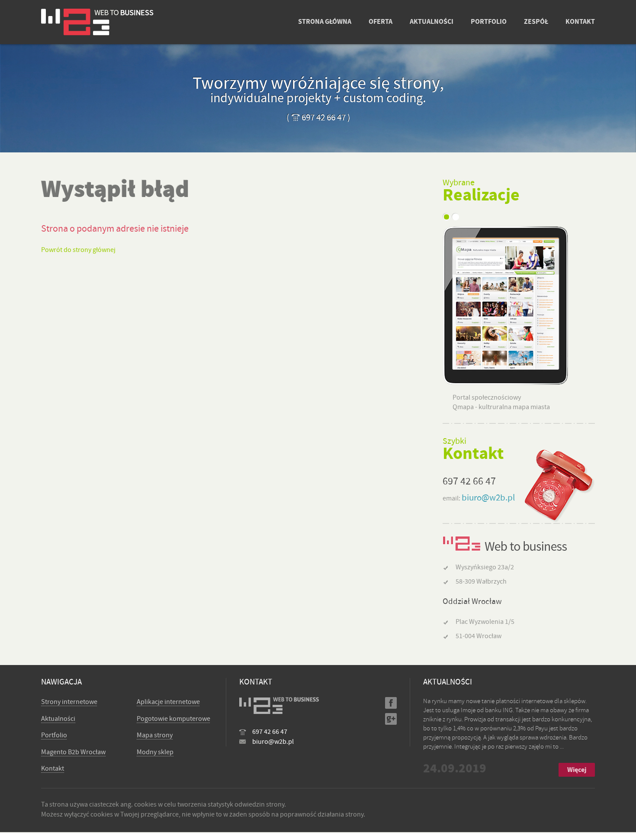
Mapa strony (155, 735)
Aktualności (58, 718)
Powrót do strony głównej (78, 249)
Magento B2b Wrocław (73, 752)
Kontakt (52, 768)
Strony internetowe (69, 701)
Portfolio (54, 735)
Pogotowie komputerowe (173, 718)
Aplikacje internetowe (168, 701)
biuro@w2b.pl (488, 498)
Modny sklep (155, 752)
